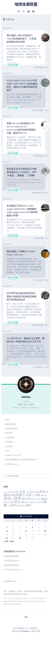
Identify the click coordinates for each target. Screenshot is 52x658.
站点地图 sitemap (10, 581)
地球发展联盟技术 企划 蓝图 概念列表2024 (22, 460)
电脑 (25, 502)
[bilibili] (18, 11)
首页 (7, 420)
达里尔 (23, 506)
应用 (41, 495)
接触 (23, 499)
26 (7, 538)
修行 (34, 492)
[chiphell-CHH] (33, 11)
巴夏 (37, 495)
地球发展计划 (11, 424)
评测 (18, 506)
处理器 (13, 495)
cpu (9, 492)
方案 (32, 499)
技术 (17, 498)
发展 (42, 491)
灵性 (17, 502)
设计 (14, 505)
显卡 (39, 499)
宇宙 (28, 495)
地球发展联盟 (26, 4)
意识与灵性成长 (12, 429)
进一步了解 (12, 65)
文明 (28, 498)
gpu (13, 492)
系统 (31, 502)
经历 (35, 502)
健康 (37, 492)
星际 (36, 499)
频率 (28, 505)
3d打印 (6, 492)
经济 (38, 502)
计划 (9, 506)
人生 (22, 491)
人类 (27, 492)
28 (20, 538)
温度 (12, 502)
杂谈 (7, 451)
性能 (45, 495)
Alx (39, 631)
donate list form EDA (13, 455)
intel (16, 491)
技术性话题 (39, 193)
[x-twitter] (23, 11)
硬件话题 (40, 67)
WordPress (25, 631)
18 (45, 531)
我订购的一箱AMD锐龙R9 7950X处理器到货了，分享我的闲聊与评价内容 (21, 38)
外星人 (21, 495)
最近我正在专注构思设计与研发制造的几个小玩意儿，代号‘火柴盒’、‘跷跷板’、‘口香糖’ (22, 172)
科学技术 (9, 433)
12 (7, 531)
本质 (5, 502)
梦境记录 (40, 367)
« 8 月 (6, 541)
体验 (31, 492)
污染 (8, 502)
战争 (12, 499)
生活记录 (40, 280)
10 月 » (11, 541)
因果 (46, 492)
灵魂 (22, 502)
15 (26, 531)
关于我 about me (12, 464)
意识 (7, 498)
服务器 (44, 499)
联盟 (41, 502)
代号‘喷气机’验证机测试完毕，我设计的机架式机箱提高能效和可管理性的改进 (22, 296)
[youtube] (28, 11)
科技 (28, 502)
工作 (33, 495)
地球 (6, 495)
